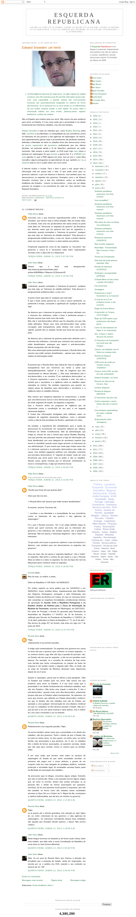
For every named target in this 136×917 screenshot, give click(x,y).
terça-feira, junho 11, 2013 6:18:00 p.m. (51, 566)
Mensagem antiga (78, 880)
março (98, 434)
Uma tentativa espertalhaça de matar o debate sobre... (106, 413)
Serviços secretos (55, 198)
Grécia (97, 548)
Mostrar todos (114, 753)
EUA (114, 507)
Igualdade (109, 513)
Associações (109, 526)
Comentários (99, 770)
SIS (75, 154)
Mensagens (98, 766)
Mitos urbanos (99, 524)
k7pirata (31, 573)
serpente (25, 163)
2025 (95, 119)
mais (76, 151)
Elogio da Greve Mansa (104, 309)
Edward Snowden (29, 131)
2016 (95, 152)
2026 (95, 116)
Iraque (103, 551)
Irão (109, 551)
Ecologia (98, 521)
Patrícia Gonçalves (99, 94)
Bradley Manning (73, 131)
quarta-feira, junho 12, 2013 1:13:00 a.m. (52, 800)
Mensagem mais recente (32, 880)
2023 (95, 127)
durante (54, 154)
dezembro (99, 166)
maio (97, 427)
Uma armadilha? (102, 200)
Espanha (99, 535)
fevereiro (99, 438)
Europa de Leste (110, 546)
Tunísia (105, 559)
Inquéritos (97, 537)
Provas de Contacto (102, 684)
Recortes (99, 518)
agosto (98, 181)
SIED (79, 154)
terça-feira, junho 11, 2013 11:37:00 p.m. (51, 630)
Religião (95, 515)
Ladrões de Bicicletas (102, 736)
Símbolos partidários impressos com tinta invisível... (104, 194)
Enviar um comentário (31, 877)
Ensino (98, 510)
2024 (95, 123)
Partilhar (27, 200)
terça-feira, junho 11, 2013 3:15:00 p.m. (51, 276)
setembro (99, 177)
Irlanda (110, 557)
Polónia (98, 559)
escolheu (30, 134)
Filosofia (96, 543)
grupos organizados (34, 145)
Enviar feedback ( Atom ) (43, 885)
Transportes (97, 546)
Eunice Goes (96, 78)
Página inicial (56, 880)
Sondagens (99, 289)
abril (97, 430)
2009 (95, 457)
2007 (95, 464)
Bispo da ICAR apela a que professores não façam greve (106, 321)
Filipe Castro (96, 81)
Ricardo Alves (34, 636)
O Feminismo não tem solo (106, 398)
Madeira (113, 532)
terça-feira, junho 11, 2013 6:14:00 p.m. (51, 480)
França (97, 526)
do (35, 157)
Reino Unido (109, 529)
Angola (103, 557)
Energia (103, 554)
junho (97, 188)
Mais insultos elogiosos (104, 244)
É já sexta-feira (101, 286)
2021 (95, 134)
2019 (95, 141)
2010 (95, 453)
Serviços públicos (109, 543)
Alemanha (109, 535)
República (99, 490)
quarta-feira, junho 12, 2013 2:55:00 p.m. (51, 848)
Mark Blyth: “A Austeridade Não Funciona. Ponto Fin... (106, 250)
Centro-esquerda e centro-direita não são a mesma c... (106, 404)
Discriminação (109, 537)
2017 (95, 149)
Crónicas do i (97, 540)
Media (111, 499)
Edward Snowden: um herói (41, 47)
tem (84, 154)
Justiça (105, 532)
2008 (95, 460)
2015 (95, 156)
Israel (107, 540)
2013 (95, 163)
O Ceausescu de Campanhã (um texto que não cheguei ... (106, 343)
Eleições (96, 532)
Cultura (97, 529)
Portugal (99, 502)
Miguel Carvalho (97, 91)
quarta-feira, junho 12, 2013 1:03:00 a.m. (52, 716)
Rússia (96, 554)
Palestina (105, 548)
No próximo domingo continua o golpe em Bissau (110, 724)
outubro (98, 174)
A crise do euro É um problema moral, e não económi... (105, 302)
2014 (95, 160)
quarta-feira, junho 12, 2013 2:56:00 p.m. (51, 871)
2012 (95, 446)
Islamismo (111, 504)
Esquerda (97, 487)
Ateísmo (114, 515)
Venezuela (104, 562)
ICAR (113, 496)
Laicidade (109, 484)
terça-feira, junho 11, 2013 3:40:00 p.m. (51, 467)
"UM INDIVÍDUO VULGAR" (103, 713)
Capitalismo (109, 521)
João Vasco (33, 263)
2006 (95, 468)
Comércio (95, 551)
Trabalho (109, 518)
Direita (112, 493)
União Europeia (100, 496)
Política (98, 484)
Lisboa (114, 540)
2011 (95, 450)
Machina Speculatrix (102, 719)
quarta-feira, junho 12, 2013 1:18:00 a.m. (52, 828)
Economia (111, 487)
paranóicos (52, 145)
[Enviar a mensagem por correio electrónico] (35, 200)
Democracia (100, 493)
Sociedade (100, 499)
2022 (95, 130)
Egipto (114, 551)
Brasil (112, 548)
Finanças (112, 524)
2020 (95, 138)
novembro (99, 170)
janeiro (98, 441)
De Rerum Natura (100, 711)
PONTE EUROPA (100, 701)
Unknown (95, 103)
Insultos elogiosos (102, 388)
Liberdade (40, 198)
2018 (95, 145)
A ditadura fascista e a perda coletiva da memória (104, 704)
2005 (95, 471)
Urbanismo (95, 557)
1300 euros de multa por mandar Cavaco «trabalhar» (105, 365)
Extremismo (98, 504)
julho (97, 184)
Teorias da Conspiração (104, 257)
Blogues (111, 490)
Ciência (104, 515)
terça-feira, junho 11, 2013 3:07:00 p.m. (51, 256)
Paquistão (112, 554)
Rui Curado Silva (98, 100)
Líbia (116, 557)
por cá (80, 160)
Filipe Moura (33, 214)
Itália (112, 559)
